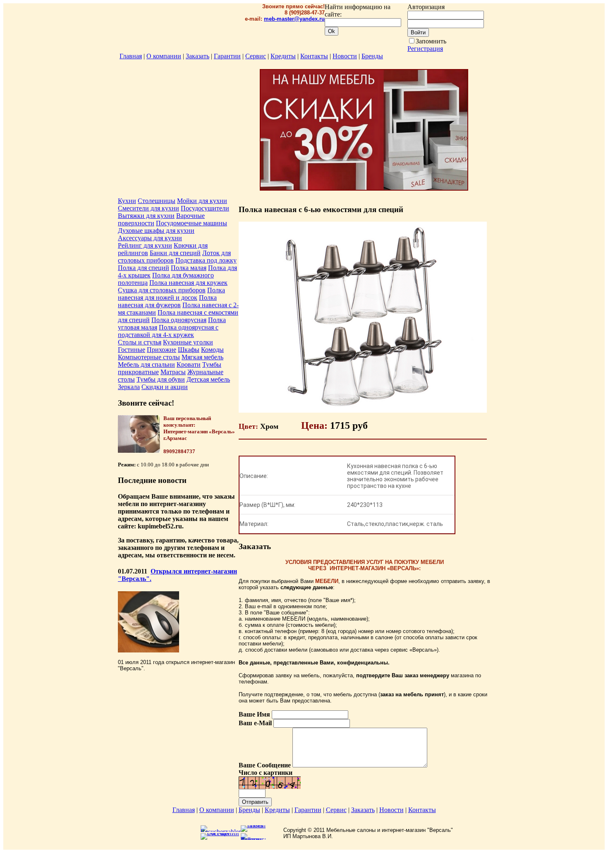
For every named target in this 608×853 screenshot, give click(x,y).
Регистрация (425, 48)
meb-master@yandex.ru (294, 19)
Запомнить (431, 41)
